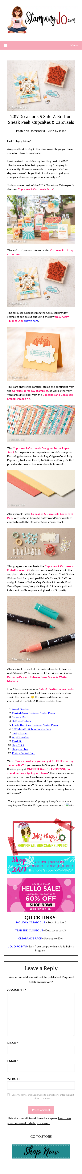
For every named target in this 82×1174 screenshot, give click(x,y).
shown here (31, 320)
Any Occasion (20, 737)
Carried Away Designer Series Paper (33, 713)
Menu (74, 45)
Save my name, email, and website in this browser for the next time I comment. (43, 1096)
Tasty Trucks (19, 733)
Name (12, 1043)
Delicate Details (21, 721)
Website (13, 1078)
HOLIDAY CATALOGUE (30, 922)
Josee (62, 131)
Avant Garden (20, 709)
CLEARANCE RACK (30, 938)
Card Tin (17, 741)
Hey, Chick (18, 745)
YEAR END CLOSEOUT (29, 930)
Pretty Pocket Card (23, 753)
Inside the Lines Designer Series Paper (35, 725)
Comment (16, 990)
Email (12, 1061)
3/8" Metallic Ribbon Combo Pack (31, 729)
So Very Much (20, 717)
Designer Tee (20, 749)
